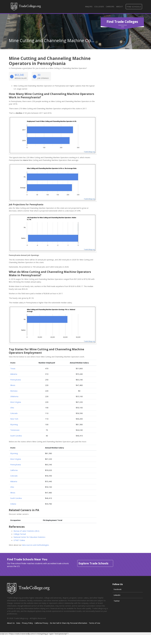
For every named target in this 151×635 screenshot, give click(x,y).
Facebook (117, 589)
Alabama (13, 374)
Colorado (14, 413)
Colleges (99, 6)
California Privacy (41, 623)
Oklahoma (14, 396)
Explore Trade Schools (93, 563)
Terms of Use (94, 623)
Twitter (117, 601)
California (14, 470)
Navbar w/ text (26, 6)
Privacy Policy (27, 623)
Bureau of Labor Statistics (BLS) (26, 531)
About (119, 6)
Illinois (12, 385)
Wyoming (14, 424)
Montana (13, 391)
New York (14, 419)
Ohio (12, 407)
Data (18, 623)
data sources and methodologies (35, 545)
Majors (88, 6)
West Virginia (15, 402)
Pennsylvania (15, 379)
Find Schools (134, 6)
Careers (110, 6)
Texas (12, 368)
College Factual (20, 534)
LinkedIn (117, 595)
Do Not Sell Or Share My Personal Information (68, 623)
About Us (11, 623)
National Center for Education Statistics (29, 537)
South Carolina (16, 435)
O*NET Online (19, 540)
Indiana (13, 504)
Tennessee (14, 430)
